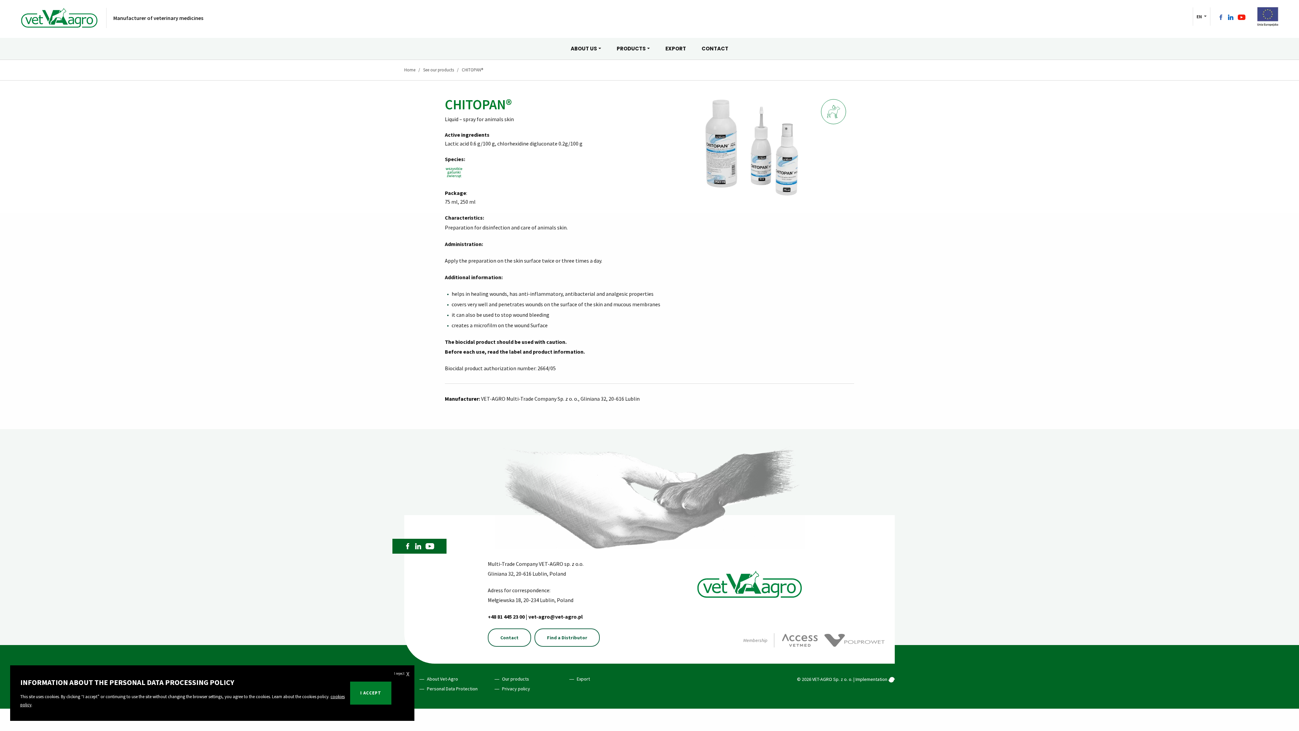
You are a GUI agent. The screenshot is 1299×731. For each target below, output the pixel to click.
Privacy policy (516, 689)
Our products (515, 679)
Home (409, 70)
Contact (509, 638)
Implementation (872, 679)
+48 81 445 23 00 (507, 616)
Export (583, 679)
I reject (401, 674)
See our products (438, 70)
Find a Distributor (567, 638)
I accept (370, 693)
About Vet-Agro (442, 679)
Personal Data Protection (452, 689)
